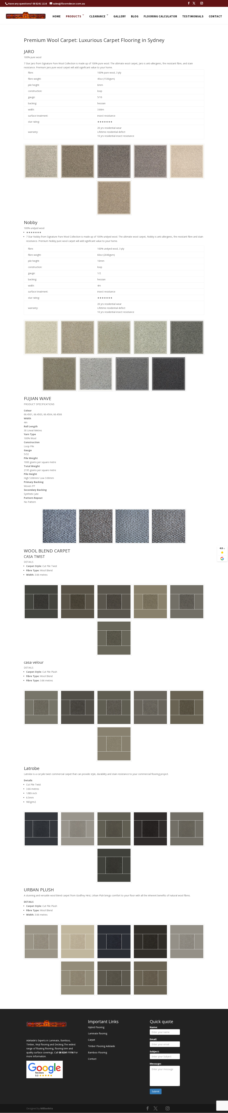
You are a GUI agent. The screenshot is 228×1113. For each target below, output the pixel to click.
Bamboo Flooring (97, 1052)
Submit (155, 1091)
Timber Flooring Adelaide (101, 1046)
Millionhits (46, 1108)
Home (57, 16)
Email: (153, 1039)
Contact (215, 16)
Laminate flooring (97, 1033)
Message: (155, 1063)
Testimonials (193, 16)
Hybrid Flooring (96, 1027)
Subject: (154, 1051)
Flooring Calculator (160, 16)
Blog (135, 16)
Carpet (91, 1039)
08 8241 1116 (40, 3)
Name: (154, 1027)
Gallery (119, 16)
